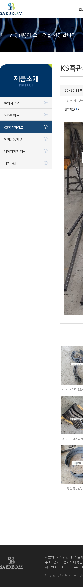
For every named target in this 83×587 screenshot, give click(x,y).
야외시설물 (11, 103)
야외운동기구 (13, 139)
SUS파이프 (11, 115)
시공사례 (10, 164)
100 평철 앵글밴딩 (71, 488)
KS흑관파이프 (13, 127)
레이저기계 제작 (15, 151)
